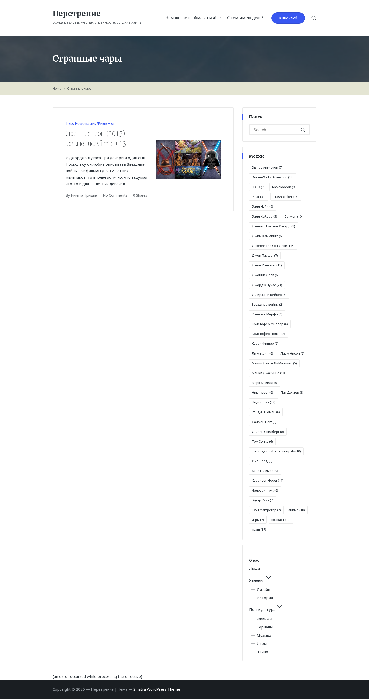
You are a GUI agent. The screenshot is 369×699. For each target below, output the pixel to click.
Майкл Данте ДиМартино (274, 363)
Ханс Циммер (265, 470)
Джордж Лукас (267, 285)
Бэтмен (294, 216)
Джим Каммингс (267, 236)
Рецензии (85, 123)
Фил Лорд (262, 461)
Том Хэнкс (262, 441)
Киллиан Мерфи (267, 314)
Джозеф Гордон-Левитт (273, 245)
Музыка (264, 635)
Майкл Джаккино (269, 373)
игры (258, 519)
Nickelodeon (284, 187)
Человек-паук (265, 490)
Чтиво (262, 651)
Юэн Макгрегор (266, 510)
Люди (254, 568)
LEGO (258, 187)
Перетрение (77, 13)
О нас (254, 560)
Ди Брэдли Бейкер (269, 294)
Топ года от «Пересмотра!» (276, 451)
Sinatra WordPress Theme (156, 689)
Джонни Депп (265, 275)
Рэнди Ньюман (266, 412)
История (265, 597)
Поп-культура (262, 609)
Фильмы (105, 123)
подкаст (280, 519)
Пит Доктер (292, 392)
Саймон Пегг (264, 422)
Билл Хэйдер (264, 216)
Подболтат (263, 402)
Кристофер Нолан (268, 333)
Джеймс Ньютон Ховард (273, 226)
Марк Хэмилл (265, 382)
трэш (259, 529)
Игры (262, 643)
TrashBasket (285, 196)
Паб (69, 123)
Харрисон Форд (267, 480)
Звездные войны (268, 304)
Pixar (259, 196)
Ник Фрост (262, 392)
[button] (288, 18)
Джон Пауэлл (265, 255)
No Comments (115, 195)
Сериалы (265, 627)
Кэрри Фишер (265, 343)
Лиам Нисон (292, 353)
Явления (256, 580)
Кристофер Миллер (270, 324)
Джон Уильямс (267, 265)
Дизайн (263, 589)
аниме (296, 510)
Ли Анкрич (262, 353)
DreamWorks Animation (273, 177)
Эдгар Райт (263, 500)
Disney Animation (267, 167)
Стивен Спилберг (268, 431)
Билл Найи (262, 206)
